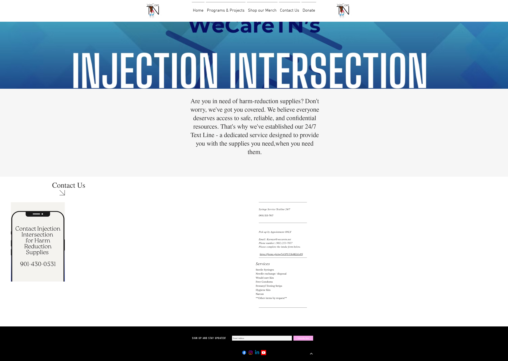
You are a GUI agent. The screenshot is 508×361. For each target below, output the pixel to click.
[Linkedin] (257, 352)
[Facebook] (244, 352)
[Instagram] (250, 352)
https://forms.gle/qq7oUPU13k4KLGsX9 (281, 254)
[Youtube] (263, 352)
